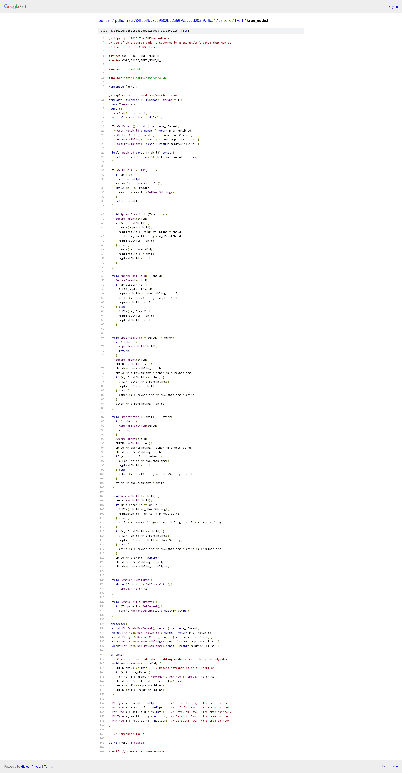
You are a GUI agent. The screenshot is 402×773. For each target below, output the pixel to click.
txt (384, 766)
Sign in (393, 7)
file (184, 30)
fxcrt (239, 20)
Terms (48, 766)
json (394, 766)
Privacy (36, 766)
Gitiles (25, 766)
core (227, 20)
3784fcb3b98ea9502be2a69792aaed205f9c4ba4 (173, 20)
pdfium (104, 20)
